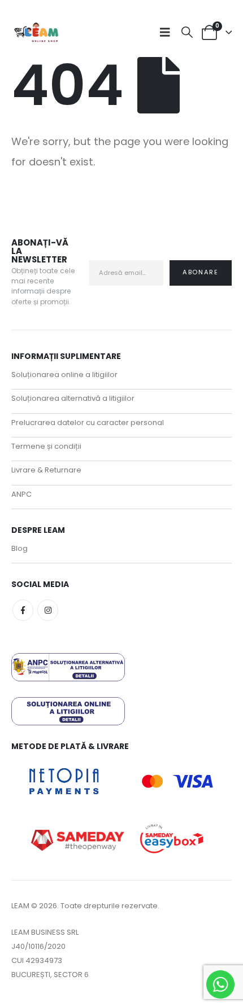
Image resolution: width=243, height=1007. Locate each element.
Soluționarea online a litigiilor (64, 374)
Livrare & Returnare (46, 470)
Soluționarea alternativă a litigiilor (72, 398)
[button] (167, 32)
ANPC (21, 494)
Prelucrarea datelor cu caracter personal (87, 422)
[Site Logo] (36, 32)
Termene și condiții (46, 446)
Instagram (47, 609)
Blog (19, 548)
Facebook (22, 609)
